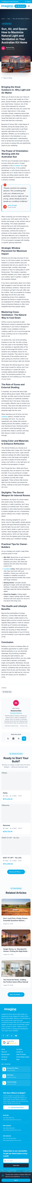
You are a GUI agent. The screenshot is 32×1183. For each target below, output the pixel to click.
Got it (16, 1180)
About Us (4, 1052)
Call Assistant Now (17, 1107)
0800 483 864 (10, 1128)
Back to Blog (8, 78)
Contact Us (19, 1052)
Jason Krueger (12, 205)
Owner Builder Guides (22, 1057)
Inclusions (4, 1057)
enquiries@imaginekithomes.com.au (12, 1119)
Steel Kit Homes (21, 1054)
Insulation (7, 569)
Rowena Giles (16, 711)
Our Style (4, 1059)
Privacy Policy (25, 1176)
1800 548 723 (10, 1117)
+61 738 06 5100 (11, 1138)
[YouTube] (16, 1036)
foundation (16, 165)
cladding (4, 416)
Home (3, 18)
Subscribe (16, 1165)
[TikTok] (12, 1036)
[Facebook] (3, 1036)
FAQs (17, 1059)
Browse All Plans (15, 872)
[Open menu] (29, 6)
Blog (9, 18)
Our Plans (19, 1049)
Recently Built (5, 1054)
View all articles (15, 994)
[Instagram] (7, 1036)
